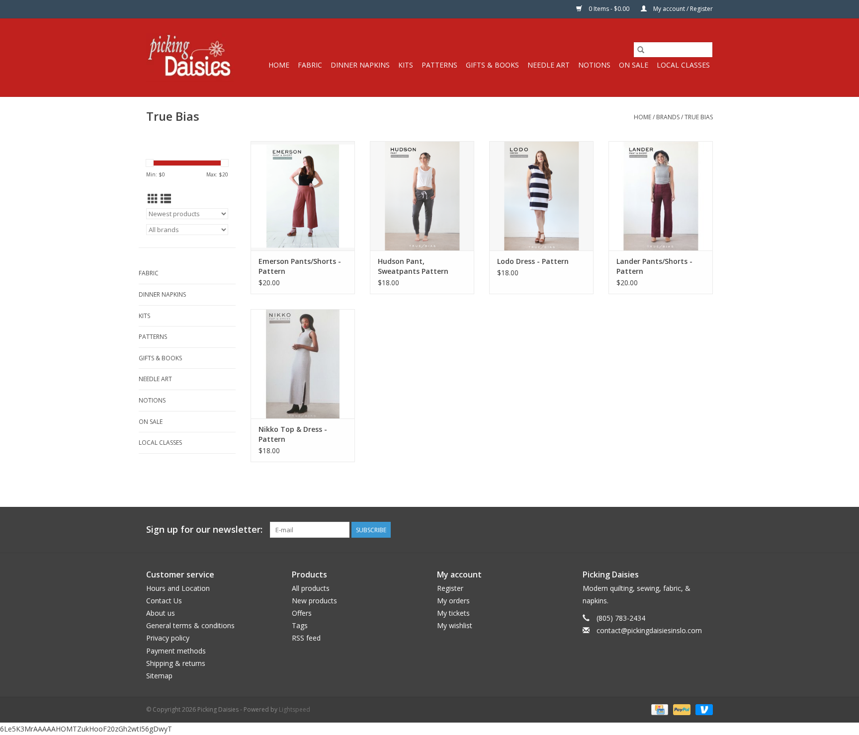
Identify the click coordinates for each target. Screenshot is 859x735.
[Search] (640, 50)
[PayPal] (681, 709)
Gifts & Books (492, 65)
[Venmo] (702, 709)
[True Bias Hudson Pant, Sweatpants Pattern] (422, 195)
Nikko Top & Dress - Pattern (292, 434)
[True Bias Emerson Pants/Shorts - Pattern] (303, 195)
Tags (300, 625)
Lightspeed (294, 709)
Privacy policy (167, 638)
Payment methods (176, 650)
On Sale (633, 65)
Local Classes (683, 65)
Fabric (310, 65)
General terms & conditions (190, 625)
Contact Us (164, 600)
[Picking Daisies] (190, 57)
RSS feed (306, 638)
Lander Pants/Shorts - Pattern (654, 266)
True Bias (699, 117)
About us (160, 613)
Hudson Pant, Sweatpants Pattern (413, 266)
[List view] (166, 199)
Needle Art (548, 65)
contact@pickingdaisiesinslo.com (649, 630)
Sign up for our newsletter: (204, 529)
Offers (302, 613)
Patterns (439, 65)
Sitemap (159, 675)
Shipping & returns (175, 663)
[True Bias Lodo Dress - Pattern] (541, 195)
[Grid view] (153, 199)
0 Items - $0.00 (609, 8)
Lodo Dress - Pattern (533, 261)
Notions (594, 65)
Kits (405, 65)
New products (314, 600)
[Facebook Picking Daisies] (669, 530)
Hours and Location (178, 588)
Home (278, 65)
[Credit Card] (659, 709)
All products (311, 588)
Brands (668, 117)
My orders (453, 600)
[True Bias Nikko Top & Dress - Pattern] (303, 363)
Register (450, 588)
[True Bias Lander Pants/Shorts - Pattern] (660, 195)
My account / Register (682, 8)
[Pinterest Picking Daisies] (687, 530)
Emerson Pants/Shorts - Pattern (299, 266)
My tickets (453, 613)
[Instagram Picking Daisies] (705, 530)
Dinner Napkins (360, 65)
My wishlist (454, 625)
